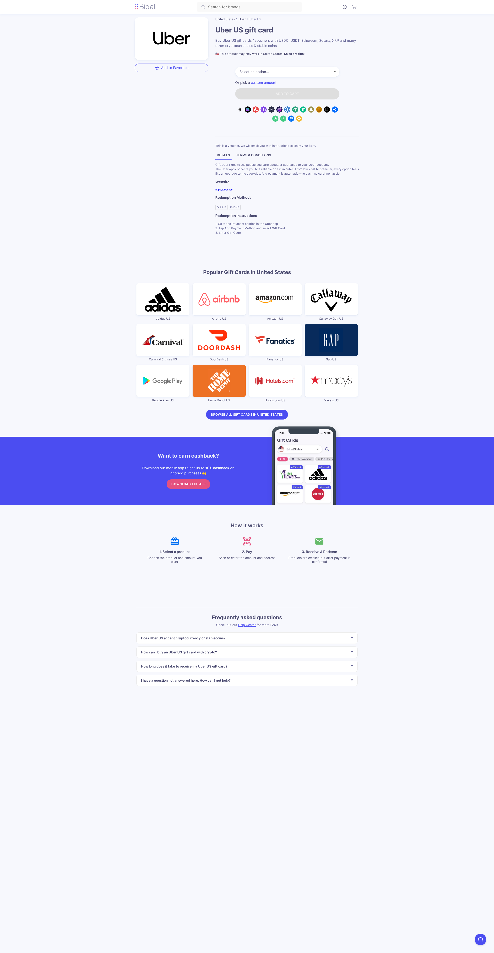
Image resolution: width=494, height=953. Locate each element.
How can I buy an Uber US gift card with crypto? (179, 652)
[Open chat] (480, 939)
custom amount (264, 83)
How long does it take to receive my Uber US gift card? (184, 666)
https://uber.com (224, 189)
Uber (242, 19)
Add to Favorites (174, 68)
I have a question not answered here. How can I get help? (186, 680)
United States (225, 19)
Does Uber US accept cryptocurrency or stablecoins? (183, 638)
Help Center (247, 625)
